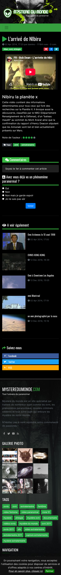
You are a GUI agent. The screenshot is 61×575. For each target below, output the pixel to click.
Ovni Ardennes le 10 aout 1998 (41, 234)
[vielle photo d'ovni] (40, 470)
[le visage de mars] (10, 470)
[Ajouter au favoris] (46, 48)
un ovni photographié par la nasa (42, 316)
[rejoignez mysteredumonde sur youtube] (10, 455)
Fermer (49, 571)
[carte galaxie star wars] (25, 470)
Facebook (12, 356)
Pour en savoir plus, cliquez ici (26, 571)
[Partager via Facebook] (51, 48)
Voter (31, 205)
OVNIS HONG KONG (36, 255)
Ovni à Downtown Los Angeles (41, 275)
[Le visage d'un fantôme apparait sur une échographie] (25, 485)
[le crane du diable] (25, 455)
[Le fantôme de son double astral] (40, 485)
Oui (7, 188)
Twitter (11, 362)
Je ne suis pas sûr (15, 198)
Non (7, 191)
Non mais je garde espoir (19, 195)
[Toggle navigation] (6, 28)
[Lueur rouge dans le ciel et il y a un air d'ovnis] (40, 455)
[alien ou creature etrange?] (10, 485)
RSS (10, 367)
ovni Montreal (34, 295)
